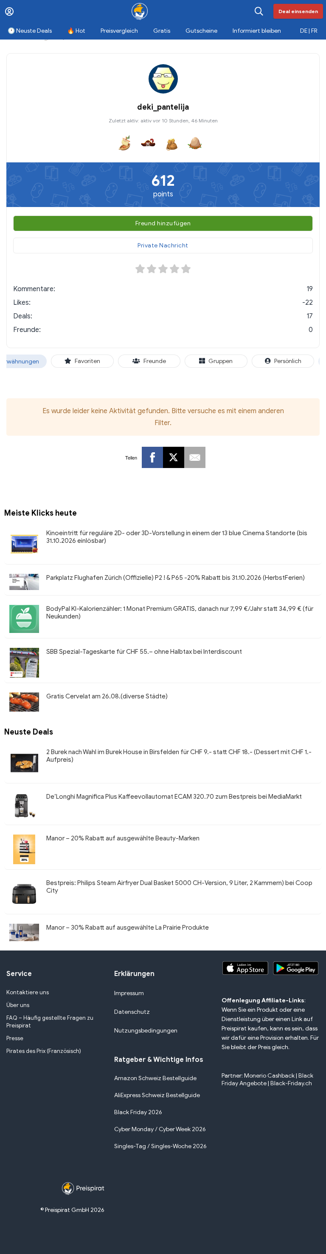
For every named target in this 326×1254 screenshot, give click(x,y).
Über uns (17, 1005)
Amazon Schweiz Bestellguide (155, 1078)
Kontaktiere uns (27, 992)
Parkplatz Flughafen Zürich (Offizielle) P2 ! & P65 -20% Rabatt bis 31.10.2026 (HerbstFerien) (175, 578)
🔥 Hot (76, 30)
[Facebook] (152, 457)
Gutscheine (201, 30)
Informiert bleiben (257, 30)
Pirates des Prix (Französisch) (43, 1051)
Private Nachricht (163, 245)
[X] (173, 457)
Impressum (129, 993)
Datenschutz (132, 1012)
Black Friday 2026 (138, 1112)
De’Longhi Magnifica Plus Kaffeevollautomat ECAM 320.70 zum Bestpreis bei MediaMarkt (174, 796)
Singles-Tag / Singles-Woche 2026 (160, 1146)
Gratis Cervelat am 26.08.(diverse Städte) (107, 696)
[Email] (194, 457)
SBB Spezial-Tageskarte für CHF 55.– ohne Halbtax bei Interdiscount (144, 651)
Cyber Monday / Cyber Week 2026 (160, 1129)
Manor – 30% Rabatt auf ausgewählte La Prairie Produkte (127, 927)
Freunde (154, 361)
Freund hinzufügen (163, 223)
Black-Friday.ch (291, 1083)
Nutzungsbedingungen (145, 1030)
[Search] (259, 11)
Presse (14, 1038)
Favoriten (87, 361)
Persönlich (287, 361)
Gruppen (220, 361)
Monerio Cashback (269, 1075)
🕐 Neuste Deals (30, 30)
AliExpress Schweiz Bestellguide (157, 1095)
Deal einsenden (298, 11)
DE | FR (309, 30)
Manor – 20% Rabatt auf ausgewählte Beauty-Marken (123, 838)
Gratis (161, 30)
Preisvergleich (119, 30)
